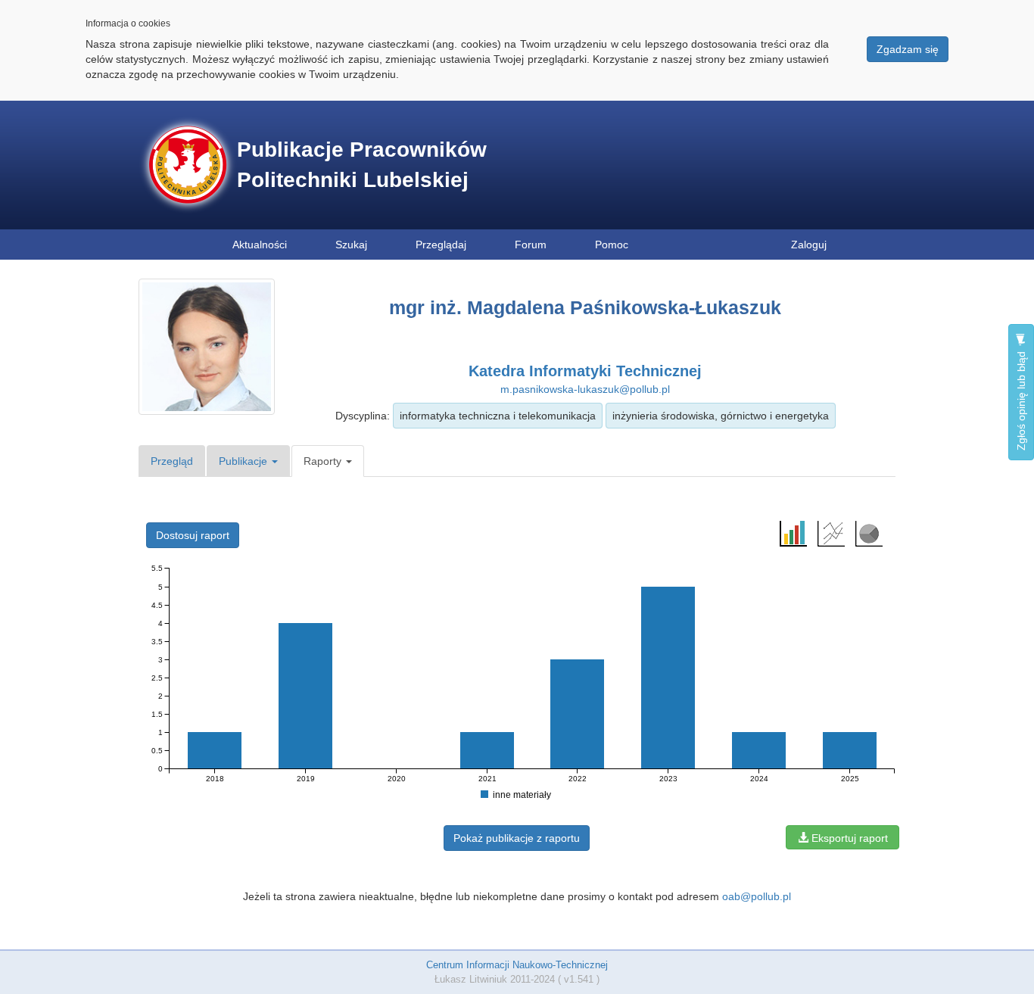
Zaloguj (809, 244)
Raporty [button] (324, 461)
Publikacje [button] (244, 461)
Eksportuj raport (848, 838)
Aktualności (259, 244)
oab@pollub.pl (756, 896)
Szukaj (351, 244)
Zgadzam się (908, 49)
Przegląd (172, 461)
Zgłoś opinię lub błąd (1021, 399)
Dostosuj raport (192, 535)
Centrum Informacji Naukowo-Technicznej (517, 965)
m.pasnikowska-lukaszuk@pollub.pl (585, 389)
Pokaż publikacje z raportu (516, 838)
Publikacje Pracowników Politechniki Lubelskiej (362, 165)
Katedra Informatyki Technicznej (585, 371)
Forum (531, 244)
